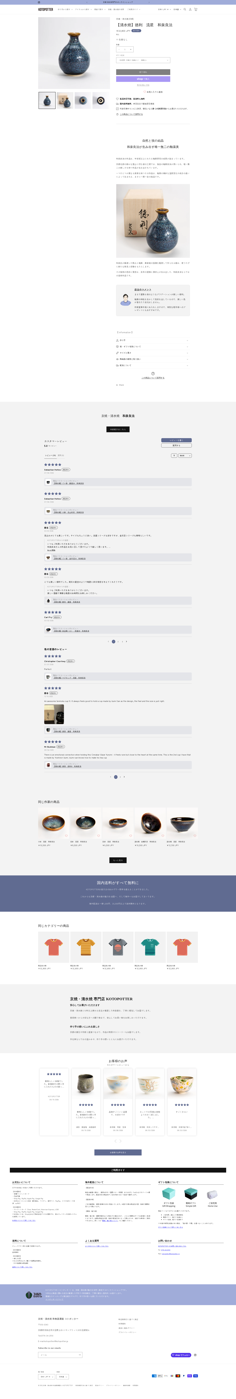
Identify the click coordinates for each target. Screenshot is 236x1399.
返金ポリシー (99, 1385)
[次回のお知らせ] (149, 2)
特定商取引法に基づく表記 (84, 1385)
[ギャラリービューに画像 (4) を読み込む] (100, 100)
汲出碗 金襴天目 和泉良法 (145, 842)
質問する (176, 445)
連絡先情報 (126, 1385)
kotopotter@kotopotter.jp (171, 1254)
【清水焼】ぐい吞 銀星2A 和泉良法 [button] (68, 483)
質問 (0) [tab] (61, 455)
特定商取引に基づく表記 (128, 1319)
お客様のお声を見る (118, 1152)
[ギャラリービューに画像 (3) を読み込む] (83, 100)
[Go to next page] (127, 641)
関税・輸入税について (110, 1221)
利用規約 (122, 1323)
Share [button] (121, 385)
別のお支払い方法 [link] (143, 85)
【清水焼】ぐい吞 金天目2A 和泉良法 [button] (69, 558)
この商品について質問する (131, 114)
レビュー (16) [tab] (50, 455)
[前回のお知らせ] (87, 2)
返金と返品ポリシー (126, 1328)
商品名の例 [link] (42, 966)
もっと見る (118, 860)
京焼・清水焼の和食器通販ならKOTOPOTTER (58, 1385)
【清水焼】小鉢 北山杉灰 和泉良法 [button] (68, 512)
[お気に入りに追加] (66, 836)
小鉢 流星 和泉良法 (46, 842)
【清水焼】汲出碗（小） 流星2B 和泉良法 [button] (71, 631)
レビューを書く (176, 440)
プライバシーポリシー (127, 1332)
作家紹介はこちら (118, 429)
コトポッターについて (54, 1299)
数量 (117, 44)
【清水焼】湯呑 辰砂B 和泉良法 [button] (67, 766)
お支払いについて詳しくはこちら (24, 1220)
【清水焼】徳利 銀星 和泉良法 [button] (66, 602)
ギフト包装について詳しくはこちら (170, 1227)
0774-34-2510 (165, 1250)
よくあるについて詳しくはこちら (96, 1246)
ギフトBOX (120, 55)
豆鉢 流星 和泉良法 (78, 842)
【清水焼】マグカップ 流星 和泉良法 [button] (69, 678)
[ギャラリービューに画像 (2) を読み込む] (65, 100)
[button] (65, 9)
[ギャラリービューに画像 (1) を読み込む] (47, 100)
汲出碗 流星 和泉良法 (176, 842)
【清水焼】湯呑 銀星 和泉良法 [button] (66, 731)
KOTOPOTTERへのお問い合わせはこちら (172, 1246)
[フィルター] (174, 456)
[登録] (79, 1355)
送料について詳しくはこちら (22, 1267)
